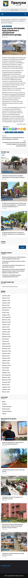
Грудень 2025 (6, 315)
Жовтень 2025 (6, 319)
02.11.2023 (5, 37)
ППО (15, 132)
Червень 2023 (6, 387)
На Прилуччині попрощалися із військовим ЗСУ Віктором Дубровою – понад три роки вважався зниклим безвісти (14, 204)
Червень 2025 (6, 329)
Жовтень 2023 (6, 377)
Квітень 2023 (6, 391)
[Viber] (15, 129)
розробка (20, 132)
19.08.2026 (5, 179)
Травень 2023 (6, 389)
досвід (11, 132)
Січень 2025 (5, 341)
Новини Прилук (9, 171)
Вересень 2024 (6, 351)
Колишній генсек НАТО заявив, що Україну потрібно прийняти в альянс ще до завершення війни (14, 143)
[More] (24, 129)
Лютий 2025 (5, 339)
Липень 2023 (5, 384)
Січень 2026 (5, 312)
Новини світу (15, 19)
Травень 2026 (6, 303)
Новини (8, 19)
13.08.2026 (5, 208)
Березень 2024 (6, 365)
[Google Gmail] (18, 129)
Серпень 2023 (6, 382)
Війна (4, 26)
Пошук (3, 242)
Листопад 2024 (6, 346)
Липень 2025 (5, 327)
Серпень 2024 (6, 353)
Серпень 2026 (6, 295)
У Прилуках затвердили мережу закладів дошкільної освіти (11, 275)
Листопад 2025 (6, 317)
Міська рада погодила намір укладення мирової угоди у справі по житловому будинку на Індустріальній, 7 (13, 271)
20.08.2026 (5, 556)
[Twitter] (7, 129)
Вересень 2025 (6, 322)
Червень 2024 (6, 358)
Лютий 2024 (5, 367)
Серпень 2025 (6, 324)
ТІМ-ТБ (4, 413)
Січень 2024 (5, 370)
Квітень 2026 (6, 305)
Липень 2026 (5, 298)
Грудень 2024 (6, 343)
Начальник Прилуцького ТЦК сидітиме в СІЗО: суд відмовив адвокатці (14, 257)
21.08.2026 (5, 445)
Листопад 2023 (6, 375)
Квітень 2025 (6, 334)
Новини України (6, 411)
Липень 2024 (5, 355)
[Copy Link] (21, 129)
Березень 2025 (6, 336)
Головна (3, 19)
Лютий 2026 (5, 310)
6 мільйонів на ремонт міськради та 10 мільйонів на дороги (13, 266)
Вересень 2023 (6, 379)
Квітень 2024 (6, 363)
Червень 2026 (6, 300)
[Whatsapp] (10, 129)
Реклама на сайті (5, 565)
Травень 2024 (6, 360)
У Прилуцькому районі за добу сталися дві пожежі (13, 261)
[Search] (25, 14)
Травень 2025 (6, 331)
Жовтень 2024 (6, 348)
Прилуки (18, 2)
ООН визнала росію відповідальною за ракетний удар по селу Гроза (13, 137)
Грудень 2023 (6, 372)
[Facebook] (4, 129)
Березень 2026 (6, 307)
